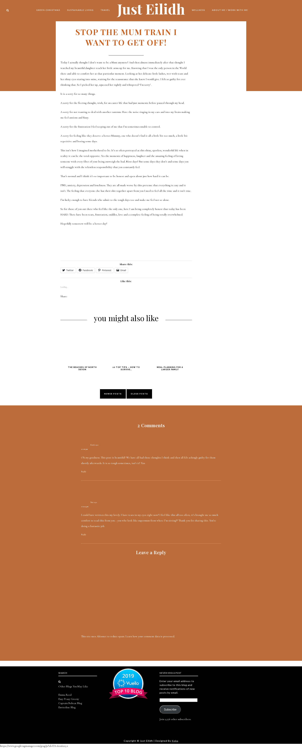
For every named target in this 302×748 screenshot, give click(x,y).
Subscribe (170, 709)
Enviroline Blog (67, 707)
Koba (175, 740)
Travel (105, 10)
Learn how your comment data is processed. (150, 636)
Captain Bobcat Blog (70, 703)
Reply (83, 471)
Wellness (198, 10)
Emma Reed (64, 695)
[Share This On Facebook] (70, 296)
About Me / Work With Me (230, 10)
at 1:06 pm (84, 449)
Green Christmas (48, 10)
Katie (92, 444)
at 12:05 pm (84, 507)
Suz (91, 502)
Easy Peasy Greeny (68, 699)
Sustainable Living (80, 10)
